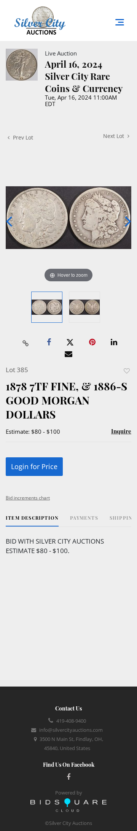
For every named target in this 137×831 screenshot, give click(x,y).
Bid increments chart (28, 498)
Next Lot (114, 136)
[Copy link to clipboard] (25, 342)
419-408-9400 (71, 720)
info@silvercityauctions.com (71, 729)
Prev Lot (22, 137)
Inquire (121, 431)
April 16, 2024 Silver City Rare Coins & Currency (84, 76)
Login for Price (34, 466)
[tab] (32, 520)
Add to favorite (126, 370)
